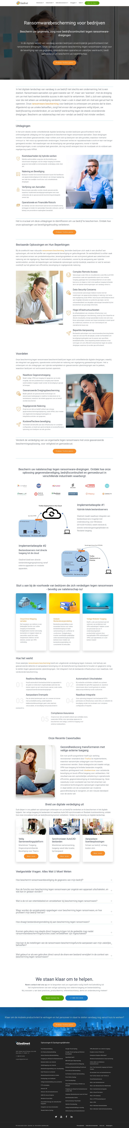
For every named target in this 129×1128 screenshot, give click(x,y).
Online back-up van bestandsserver (75, 1110)
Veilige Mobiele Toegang (96, 619)
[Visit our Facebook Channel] (66, 1117)
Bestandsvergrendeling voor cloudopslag (52, 1068)
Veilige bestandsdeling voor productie (51, 1082)
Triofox (88, 759)
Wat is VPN (93, 1102)
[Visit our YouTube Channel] (61, 1117)
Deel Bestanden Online (71, 1097)
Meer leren (31, 856)
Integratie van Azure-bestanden (49, 1107)
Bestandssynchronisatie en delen (50, 1075)
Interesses (39, 2)
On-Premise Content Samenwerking (75, 1074)
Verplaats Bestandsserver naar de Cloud (76, 1094)
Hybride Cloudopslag (71, 1104)
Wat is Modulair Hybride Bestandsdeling (101, 1109)
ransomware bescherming (45, 103)
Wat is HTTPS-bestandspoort (98, 1099)
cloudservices (89, 770)
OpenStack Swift (69, 1057)
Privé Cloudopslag (70, 1080)
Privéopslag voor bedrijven (48, 1078)
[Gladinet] (22, 3)
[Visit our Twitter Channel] (56, 1117)
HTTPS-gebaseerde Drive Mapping (74, 1064)
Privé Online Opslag (70, 1077)
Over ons (102, 1125)
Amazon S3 (44, 1088)
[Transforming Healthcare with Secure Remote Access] (35, 771)
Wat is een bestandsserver (97, 1082)
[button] (64, 880)
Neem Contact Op (52, 998)
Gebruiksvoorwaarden (92, 1125)
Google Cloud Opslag (71, 1048)
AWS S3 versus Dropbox (47, 1095)
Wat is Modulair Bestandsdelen (98, 1105)
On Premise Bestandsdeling (48, 1052)
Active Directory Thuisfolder (73, 1100)
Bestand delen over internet (48, 1062)
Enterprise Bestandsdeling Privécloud (75, 1067)
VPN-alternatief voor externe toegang (100, 1048)
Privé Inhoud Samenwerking (72, 1070)
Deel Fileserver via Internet (48, 1072)
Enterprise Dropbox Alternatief (98, 1055)
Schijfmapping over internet (48, 1065)
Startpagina (109, 1125)
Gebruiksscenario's (61, 2)
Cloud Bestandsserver (96, 1079)
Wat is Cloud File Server (96, 1092)
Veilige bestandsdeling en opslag (74, 1107)
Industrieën (49, 2)
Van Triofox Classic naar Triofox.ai (99, 1075)
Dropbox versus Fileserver (97, 1052)
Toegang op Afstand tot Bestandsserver (52, 1058)
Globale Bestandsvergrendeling (62, 620)
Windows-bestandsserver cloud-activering (101, 1058)
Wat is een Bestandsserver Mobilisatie (100, 1085)
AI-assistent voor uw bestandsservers (100, 1072)
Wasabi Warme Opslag (47, 1110)
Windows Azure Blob (46, 1098)
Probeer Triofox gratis (64, 63)
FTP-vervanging (45, 1085)
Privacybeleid (80, 1125)
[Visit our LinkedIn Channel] (71, 1117)
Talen (80, 2)
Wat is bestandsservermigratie (98, 1089)
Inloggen (72, 2)
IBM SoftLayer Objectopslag (73, 1060)
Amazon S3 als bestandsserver (49, 1091)
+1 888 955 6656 (76, 998)
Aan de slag (92, 3)
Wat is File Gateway (95, 1095)
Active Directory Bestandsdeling (49, 1055)
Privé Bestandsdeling (46, 1048)
